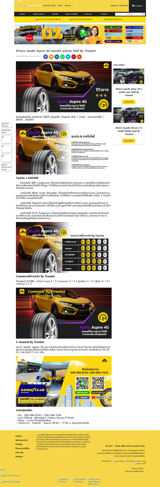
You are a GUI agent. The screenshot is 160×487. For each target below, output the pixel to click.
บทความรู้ (19, 452)
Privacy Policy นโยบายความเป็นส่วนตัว (134, 470)
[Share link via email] (51, 56)
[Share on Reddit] (79, 56)
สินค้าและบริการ (38, 14)
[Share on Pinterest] (73, 56)
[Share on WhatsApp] (62, 56)
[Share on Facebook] (45, 56)
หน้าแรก (22, 14)
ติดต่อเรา (104, 14)
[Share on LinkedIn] (57, 56)
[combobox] (130, 14)
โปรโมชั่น (55, 14)
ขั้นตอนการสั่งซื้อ (71, 14)
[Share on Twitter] (68, 56)
